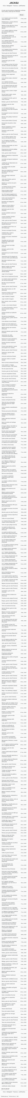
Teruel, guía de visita (7, 53)
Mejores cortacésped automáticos (7, 931)
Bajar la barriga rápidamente (9, 849)
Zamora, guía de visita (7, 603)
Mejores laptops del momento (9, 327)
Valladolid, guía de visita (7, 732)
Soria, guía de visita (6, 153)
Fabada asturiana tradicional (9, 342)
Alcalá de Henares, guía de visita (10, 331)
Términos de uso (12, 1096)
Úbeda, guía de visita (7, 286)
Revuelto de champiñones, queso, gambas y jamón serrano (9, 317)
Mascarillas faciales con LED (8, 289)
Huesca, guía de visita (7, 588)
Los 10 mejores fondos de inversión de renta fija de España (10, 108)
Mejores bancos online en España (10, 656)
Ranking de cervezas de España (9, 899)
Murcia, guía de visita (7, 981)
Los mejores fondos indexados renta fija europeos (9, 934)
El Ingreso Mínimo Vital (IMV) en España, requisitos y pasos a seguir (9, 427)
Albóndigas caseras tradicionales (10, 955)
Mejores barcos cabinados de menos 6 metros (9, 1044)
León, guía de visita (6, 696)
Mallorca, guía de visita (7, 134)
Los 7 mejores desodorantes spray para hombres (8, 560)
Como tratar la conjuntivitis (8, 997)
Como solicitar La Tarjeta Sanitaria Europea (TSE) (8, 365)
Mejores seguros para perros (9, 501)
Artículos (4, 33)
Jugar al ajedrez (6, 296)
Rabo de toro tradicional (7, 276)
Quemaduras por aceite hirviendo (10, 252)
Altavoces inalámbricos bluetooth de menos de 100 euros (10, 171)
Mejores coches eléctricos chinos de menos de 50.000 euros (10, 26)
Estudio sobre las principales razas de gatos (9, 431)
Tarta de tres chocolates (8, 68)
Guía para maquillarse (7, 373)
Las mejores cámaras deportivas (10, 514)
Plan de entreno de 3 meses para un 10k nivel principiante (10, 859)
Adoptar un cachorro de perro (9, 183)
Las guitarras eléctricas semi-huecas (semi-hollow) (9, 532)
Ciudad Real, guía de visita (8, 60)
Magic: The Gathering (7, 690)
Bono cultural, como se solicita (9, 301)
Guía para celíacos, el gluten (8, 358)
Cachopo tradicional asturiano (9, 660)
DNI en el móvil (5, 473)
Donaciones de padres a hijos (9, 123)
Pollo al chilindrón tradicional (9, 975)
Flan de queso (5, 368)
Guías (3, 91)
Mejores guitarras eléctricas (8, 971)
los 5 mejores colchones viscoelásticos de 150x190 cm (9, 882)
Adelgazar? (9, 5)
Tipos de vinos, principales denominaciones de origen (8, 403)
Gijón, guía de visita (6, 1067)
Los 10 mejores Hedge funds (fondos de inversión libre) (9, 540)
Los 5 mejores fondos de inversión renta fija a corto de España (9, 37)
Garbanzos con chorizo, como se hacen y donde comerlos (10, 799)
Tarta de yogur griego (7, 524)
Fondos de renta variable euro (9, 594)
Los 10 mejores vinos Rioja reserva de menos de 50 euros (9, 141)
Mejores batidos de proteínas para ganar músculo (9, 470)
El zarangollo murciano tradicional (10, 113)
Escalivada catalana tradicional (9, 699)
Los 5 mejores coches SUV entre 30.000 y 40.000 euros (10, 65)
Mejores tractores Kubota (8, 583)
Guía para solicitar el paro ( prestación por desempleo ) (8, 414)
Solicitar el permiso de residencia (10, 693)
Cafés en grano (5, 852)
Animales (7, 19)
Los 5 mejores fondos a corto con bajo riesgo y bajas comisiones (10, 1048)
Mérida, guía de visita (7, 350)
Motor (3, 28)
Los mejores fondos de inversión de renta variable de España (9, 877)
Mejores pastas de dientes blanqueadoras (8, 493)
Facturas (15, 5)
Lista (15, 442)
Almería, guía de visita (7, 958)
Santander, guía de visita (8, 209)
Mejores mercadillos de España (9, 987)
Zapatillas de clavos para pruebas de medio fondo (8, 241)
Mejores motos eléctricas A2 (8, 488)
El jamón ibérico (5, 846)
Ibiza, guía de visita (6, 764)
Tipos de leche (5, 827)
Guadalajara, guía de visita (8, 590)
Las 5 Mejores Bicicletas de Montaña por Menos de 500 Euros (8, 457)
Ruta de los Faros (6, 869)
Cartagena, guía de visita (8, 104)
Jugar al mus (5, 274)
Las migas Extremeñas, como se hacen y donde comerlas (9, 308)
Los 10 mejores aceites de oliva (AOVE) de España (9, 640)
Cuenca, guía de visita (7, 777)
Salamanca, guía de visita (8, 352)
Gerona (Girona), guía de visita (9, 608)
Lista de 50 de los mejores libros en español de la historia (9, 441)
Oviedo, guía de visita (7, 664)
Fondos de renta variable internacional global (8, 71)
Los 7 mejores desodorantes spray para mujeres (8, 552)
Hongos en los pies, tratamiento (9, 236)
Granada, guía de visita (7, 376)
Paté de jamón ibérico (7, 120)
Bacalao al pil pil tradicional (8, 282)
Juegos (10, 274)
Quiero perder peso (6, 438)
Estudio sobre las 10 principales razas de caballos (9, 435)
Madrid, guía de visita (7, 675)
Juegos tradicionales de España (9, 751)
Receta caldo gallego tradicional (9, 116)
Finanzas (8, 38)
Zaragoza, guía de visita (8, 249)
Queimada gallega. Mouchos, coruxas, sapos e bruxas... (9, 707)
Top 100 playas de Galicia (8, 729)
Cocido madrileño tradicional (9, 212)
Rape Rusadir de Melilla (7, 978)
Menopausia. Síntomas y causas (9, 740)
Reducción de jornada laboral (9, 635)
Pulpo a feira (5, 397)
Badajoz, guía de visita (7, 101)
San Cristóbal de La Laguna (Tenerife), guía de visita (8, 1004)
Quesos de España (6, 399)
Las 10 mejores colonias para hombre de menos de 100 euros (9, 667)
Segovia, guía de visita (7, 1019)
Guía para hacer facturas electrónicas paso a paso (8, 781)
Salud (10, 23)
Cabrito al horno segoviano (8, 74)
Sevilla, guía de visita (7, 678)
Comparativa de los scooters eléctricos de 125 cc (9, 448)
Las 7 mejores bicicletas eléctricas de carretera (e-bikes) (9, 567)
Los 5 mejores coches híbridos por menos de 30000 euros (9, 1074)
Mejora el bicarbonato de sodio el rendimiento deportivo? (10, 56)
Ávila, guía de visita (6, 378)
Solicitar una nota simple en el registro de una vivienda (9, 324)
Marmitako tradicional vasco (8, 260)
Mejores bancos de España (8, 1063)
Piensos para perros (6, 411)
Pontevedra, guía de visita (8, 715)
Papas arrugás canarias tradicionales (7, 191)
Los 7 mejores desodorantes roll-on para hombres (10, 564)
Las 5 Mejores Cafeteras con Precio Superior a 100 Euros (9, 461)
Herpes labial (5, 1008)
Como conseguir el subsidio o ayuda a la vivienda (9, 385)
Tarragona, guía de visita (8, 747)
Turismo (14, 53)
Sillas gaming (5, 688)
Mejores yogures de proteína (9, 466)
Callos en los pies (6, 518)
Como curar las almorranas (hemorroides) (8, 198)
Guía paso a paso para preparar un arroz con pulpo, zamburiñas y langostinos (10, 873)
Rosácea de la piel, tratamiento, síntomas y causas (9, 339)
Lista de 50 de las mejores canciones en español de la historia (8, 904)
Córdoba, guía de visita (7, 1017)
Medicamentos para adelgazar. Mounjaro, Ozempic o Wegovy (9, 681)
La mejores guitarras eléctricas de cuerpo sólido (9, 536)
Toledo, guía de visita (7, 830)
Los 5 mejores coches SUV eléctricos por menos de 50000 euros (9, 626)
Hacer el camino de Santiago (9, 422)
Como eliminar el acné (7, 321)
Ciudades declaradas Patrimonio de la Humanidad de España (10, 891)
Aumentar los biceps (7, 633)
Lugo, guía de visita (6, 723)
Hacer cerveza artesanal (8, 362)
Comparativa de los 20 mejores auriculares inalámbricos (9, 808)
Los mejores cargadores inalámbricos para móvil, (8, 476)
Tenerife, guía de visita (7, 585)
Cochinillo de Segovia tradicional (10, 159)
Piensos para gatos (6, 832)
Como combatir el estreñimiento (9, 407)
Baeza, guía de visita (7, 1001)
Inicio (4, 5)
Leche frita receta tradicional (9, 629)
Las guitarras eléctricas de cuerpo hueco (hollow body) (8, 527)
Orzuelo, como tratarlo (7, 305)
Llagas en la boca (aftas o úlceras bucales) (8, 206)
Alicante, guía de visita (7, 512)
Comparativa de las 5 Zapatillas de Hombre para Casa (9, 908)
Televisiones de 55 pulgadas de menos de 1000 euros (9, 257)
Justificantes (21, 5)
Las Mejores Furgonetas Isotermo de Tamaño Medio (10, 912)
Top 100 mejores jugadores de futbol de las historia (9, 194)
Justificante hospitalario (7, 685)
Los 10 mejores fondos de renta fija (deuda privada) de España (9, 86)
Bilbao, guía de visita (7, 264)
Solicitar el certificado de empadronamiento (8, 726)
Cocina (9, 46)
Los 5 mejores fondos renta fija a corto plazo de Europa (10, 576)
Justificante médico (6, 1086)
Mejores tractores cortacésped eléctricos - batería (9, 612)
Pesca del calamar (6, 1011)
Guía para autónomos (7, 356)
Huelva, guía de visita (7, 952)
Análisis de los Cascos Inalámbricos (7, 887)
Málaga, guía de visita (7, 961)
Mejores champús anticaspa (8, 791)
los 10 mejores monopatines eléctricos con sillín (8, 737)
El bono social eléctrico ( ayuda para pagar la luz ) (9, 347)
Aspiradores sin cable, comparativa (7, 335)
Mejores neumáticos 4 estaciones (10, 155)
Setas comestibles (6, 995)
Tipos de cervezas (6, 1022)
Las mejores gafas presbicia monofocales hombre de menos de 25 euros (9, 497)
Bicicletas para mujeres (7, 839)
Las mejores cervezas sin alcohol (10, 508)
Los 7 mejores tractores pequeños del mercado (7, 82)
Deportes (4, 58)
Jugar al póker (5, 298)
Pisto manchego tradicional (8, 175)
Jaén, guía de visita (6, 643)
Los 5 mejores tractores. (8, 1037)
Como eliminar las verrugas (8, 1013)
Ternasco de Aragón (7, 230)
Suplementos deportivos (8, 393)
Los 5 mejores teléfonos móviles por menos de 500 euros (9, 31)
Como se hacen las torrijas (8, 245)
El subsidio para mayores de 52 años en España (9, 824)
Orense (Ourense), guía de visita (9, 1052)
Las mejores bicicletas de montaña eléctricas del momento (10, 389)
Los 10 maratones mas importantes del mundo (7, 864)
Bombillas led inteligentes (8, 201)
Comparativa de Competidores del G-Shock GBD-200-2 (9, 1033)
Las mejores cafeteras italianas (9, 481)
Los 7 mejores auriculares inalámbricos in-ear (8, 949)
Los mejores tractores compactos (10, 937)
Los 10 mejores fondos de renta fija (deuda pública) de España (9, 620)
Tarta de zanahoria (6, 605)
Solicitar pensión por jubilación (9, 312)
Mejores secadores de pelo (8, 1059)
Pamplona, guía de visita (8, 130)
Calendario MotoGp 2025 (8, 719)
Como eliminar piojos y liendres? (9, 78)
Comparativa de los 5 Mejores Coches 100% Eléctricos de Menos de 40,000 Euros (9, 452)
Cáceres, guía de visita (7, 371)
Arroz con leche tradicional (8, 983)
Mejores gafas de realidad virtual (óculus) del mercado (10, 703)
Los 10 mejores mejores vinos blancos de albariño (9, 137)
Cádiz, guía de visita (7, 220)
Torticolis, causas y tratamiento (9, 645)
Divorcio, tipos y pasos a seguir (9, 90)
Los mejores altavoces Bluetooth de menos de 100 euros (9, 759)
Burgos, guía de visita (7, 600)
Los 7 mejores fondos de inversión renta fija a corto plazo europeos (9, 42)
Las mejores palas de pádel (8, 166)
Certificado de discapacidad (9, 1028)
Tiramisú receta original (7, 598)
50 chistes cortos (6, 444)
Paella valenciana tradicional (9, 418)
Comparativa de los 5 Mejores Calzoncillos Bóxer (9, 923)
